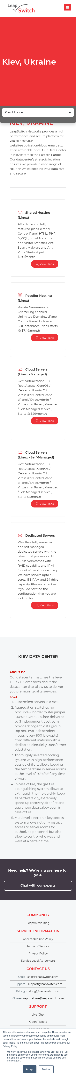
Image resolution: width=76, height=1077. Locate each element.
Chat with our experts (38, 885)
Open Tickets (38, 1022)
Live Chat (38, 1014)
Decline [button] (46, 1069)
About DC (17, 672)
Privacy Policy (38, 953)
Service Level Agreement (38, 960)
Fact (13, 696)
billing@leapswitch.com (43, 991)
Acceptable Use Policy (38, 939)
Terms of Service (38, 946)
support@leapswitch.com (44, 984)
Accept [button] (29, 1069)
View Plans (47, 264)
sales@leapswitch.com (42, 977)
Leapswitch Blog (38, 923)
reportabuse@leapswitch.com (43, 998)
